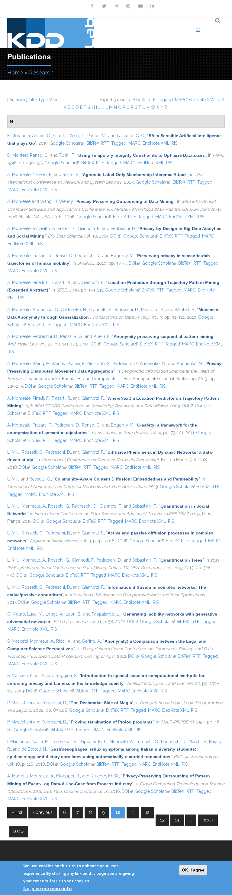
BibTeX (139, 99)
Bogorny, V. (122, 255)
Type (43, 99)
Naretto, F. (42, 174)
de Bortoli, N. (34, 749)
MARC (181, 99)
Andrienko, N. (74, 309)
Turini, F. (67, 155)
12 (147, 812)
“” (141, 155)
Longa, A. (54, 614)
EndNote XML (202, 99)
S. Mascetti (17, 641)
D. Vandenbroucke (42, 378)
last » (18, 831)
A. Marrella (17, 776)
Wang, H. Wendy (56, 201)
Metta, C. (77, 135)
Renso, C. (39, 155)
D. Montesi (17, 155)
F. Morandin (18, 135)
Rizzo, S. (71, 174)
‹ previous (43, 812)
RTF (152, 99)
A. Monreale (19, 174)
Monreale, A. (34, 506)
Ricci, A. (63, 641)
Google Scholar (67, 143)
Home (15, 72)
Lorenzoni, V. (64, 741)
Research (41, 72)
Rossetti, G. (33, 452)
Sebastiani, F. (144, 506)
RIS (221, 99)
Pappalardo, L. (106, 614)
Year (53, 99)
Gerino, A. (91, 641)
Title (32, 99)
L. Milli (13, 452)
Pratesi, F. (67, 228)
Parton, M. (96, 135)
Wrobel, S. (185, 309)
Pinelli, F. (41, 282)
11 (133, 812)
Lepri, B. (73, 614)
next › (207, 820)
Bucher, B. (71, 378)
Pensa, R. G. (71, 336)
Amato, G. (41, 135)
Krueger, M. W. (105, 776)
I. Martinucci (18, 741)
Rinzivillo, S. (44, 228)
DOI (68, 216)
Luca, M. (35, 614)
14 (177, 820)
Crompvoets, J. (106, 378)
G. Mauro (16, 614)
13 (162, 820)
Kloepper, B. (68, 776)
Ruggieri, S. (66, 675)
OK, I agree (193, 870)
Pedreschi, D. (123, 228)
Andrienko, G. (46, 309)
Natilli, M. (41, 741)
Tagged (165, 99)
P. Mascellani (19, 702)
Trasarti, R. (42, 255)
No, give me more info (47, 888)
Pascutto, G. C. (131, 135)
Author (15, 99)
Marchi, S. (197, 741)
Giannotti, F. (89, 228)
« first (17, 812)
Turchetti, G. (147, 741)
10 (118, 812)
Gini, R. (59, 135)
